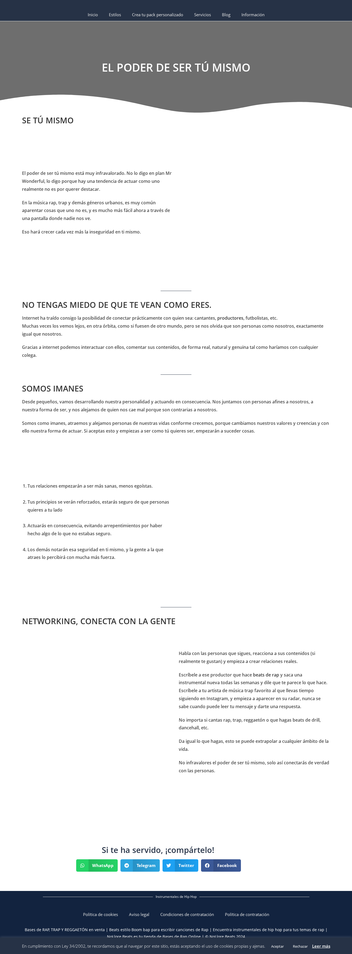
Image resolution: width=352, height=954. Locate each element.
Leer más (321, 946)
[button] (97, 865)
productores (230, 318)
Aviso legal (139, 914)
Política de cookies (100, 914)
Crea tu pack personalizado (157, 14)
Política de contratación (247, 914)
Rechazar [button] (300, 946)
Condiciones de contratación (187, 914)
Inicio (93, 14)
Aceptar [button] (277, 946)
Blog (226, 14)
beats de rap (266, 675)
